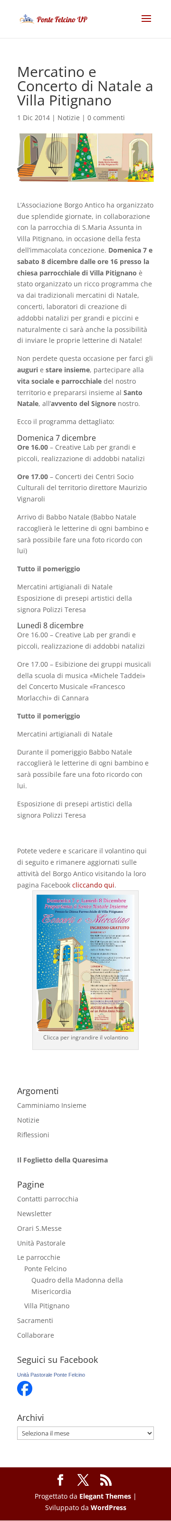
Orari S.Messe (39, 1228)
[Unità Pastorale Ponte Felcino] (24, 1393)
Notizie (68, 117)
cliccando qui (93, 884)
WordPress (108, 1507)
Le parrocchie (38, 1257)
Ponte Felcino (45, 1268)
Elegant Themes (105, 1496)
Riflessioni (33, 1134)
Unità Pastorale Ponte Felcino (51, 1375)
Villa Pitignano (46, 1305)
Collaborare (35, 1335)
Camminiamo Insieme (51, 1105)
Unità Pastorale (41, 1242)
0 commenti (106, 117)
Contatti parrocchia (47, 1198)
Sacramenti (35, 1320)
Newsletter (34, 1213)
